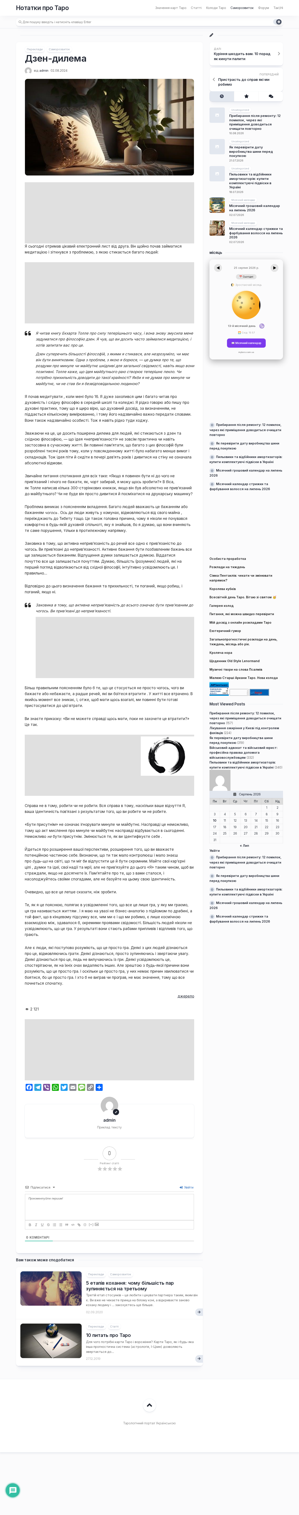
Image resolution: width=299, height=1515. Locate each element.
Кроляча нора (220, 652)
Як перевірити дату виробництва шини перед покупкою (251, 151)
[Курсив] (36, 1224)
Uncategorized (240, 109)
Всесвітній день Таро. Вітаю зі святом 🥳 (242, 597)
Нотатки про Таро (42, 8)
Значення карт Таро (170, 8)
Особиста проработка (227, 558)
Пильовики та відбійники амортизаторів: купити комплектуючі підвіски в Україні (250, 180)
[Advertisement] (109, 212)
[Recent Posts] (221, 96)
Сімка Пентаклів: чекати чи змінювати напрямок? (240, 577)
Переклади (35, 49)
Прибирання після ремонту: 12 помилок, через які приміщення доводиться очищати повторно (255, 122)
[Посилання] (79, 1224)
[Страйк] (48, 1224)
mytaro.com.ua (246, 352)
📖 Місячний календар (246, 343)
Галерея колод (221, 605)
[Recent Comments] (271, 96)
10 (214, 820)
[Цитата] (67, 1224)
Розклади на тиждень (227, 567)
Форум (263, 8)
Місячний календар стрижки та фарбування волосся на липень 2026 (256, 233)
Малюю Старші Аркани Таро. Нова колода (243, 678)
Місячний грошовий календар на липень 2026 (254, 208)
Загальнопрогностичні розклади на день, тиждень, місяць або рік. (243, 641)
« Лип (244, 845)
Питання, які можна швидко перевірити (241, 614)
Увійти (188, 1187)
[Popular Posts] (246, 96)
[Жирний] (30, 1224)
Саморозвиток (242, 8)
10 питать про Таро (108, 1335)
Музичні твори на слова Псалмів (235, 669)
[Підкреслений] (42, 1224)
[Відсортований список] (54, 1224)
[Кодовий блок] (73, 1224)
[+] (91, 1224)
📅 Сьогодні (246, 276)
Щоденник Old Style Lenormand (234, 661)
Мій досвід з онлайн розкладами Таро (240, 622)
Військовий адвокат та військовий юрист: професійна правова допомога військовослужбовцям (243, 752)
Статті (196, 8)
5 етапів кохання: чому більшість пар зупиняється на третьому (130, 1285)
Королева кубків (222, 588)
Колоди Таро (216, 8)
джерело (186, 996)
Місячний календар (243, 199)
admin (43, 70)
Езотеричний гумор (225, 631)
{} (85, 1224)
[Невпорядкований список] (61, 1224)
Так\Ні (278, 8)
